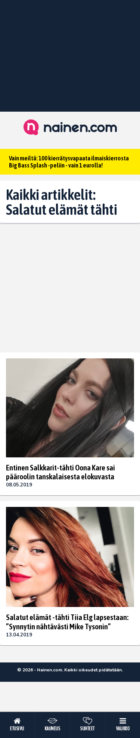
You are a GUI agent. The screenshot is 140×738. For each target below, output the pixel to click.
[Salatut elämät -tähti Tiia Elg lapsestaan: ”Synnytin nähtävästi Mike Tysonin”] (70, 557)
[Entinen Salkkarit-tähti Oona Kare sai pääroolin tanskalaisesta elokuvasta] (70, 407)
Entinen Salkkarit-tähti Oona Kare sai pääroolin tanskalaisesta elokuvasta (60, 472)
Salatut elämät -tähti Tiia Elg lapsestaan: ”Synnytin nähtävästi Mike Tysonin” (67, 621)
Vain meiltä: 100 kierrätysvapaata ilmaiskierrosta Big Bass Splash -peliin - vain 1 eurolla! (69, 161)
